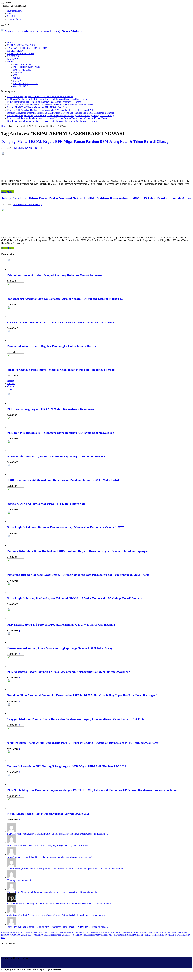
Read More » (7, 191)
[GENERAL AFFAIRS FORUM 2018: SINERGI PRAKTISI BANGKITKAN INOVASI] (15, 316)
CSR (15, 75)
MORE (10, 61)
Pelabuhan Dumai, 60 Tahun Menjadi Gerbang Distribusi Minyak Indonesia (54, 275)
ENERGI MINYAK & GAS (21, 45)
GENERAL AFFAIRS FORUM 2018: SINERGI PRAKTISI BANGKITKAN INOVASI (61, 322)
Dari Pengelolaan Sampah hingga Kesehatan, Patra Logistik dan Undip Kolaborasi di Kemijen (52, 121)
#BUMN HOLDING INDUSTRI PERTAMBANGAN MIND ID (90, 935)
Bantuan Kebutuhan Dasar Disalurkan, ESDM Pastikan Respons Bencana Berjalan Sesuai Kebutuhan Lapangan (60, 112)
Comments (12, 386)
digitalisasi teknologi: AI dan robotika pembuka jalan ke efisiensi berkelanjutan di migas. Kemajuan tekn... (57, 915)
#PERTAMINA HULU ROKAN (140, 935)
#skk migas (126, 932)
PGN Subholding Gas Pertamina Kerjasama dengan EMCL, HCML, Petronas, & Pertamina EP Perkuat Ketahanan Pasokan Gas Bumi (92, 790)
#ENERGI (34, 932)
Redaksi (11, 16)
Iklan (9, 13)
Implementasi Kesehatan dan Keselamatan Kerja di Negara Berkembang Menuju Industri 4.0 (65, 298)
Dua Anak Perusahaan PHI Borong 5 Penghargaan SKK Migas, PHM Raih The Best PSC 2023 (66, 766)
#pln (40, 932)
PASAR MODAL (22, 70)
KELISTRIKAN (15, 50)
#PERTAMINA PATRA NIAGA (93, 932)
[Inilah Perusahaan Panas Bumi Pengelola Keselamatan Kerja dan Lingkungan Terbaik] (15, 364)
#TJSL (65, 935)
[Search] (2, 3)
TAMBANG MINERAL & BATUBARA (27, 48)
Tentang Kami (14, 19)
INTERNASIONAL (23, 64)
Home (10, 42)
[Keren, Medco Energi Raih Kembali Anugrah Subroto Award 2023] (15, 808)
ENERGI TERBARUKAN (20, 53)
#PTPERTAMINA (158, 935)
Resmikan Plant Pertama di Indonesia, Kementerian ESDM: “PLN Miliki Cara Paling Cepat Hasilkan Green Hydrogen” (82, 695)
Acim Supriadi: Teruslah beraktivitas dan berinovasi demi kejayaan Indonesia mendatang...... (51, 857)
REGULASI (13, 56)
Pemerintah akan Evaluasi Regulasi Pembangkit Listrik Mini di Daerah (51, 346)
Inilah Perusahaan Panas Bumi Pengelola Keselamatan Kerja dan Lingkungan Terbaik (61, 369)
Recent (10, 380)
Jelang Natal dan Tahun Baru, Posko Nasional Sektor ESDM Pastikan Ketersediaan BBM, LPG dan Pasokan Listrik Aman (96, 198)
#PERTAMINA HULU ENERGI (142, 932)
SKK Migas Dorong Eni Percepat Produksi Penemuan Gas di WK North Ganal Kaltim (61, 624)
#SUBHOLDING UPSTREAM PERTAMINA (47, 935)
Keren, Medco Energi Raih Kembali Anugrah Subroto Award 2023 (48, 813)
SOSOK (17, 80)
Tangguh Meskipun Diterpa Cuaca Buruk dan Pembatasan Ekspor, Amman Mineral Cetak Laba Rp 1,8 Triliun (76, 719)
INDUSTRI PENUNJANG (26, 67)
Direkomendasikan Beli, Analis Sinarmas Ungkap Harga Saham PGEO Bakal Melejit (60, 648)
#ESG (3, 938)
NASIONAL (13, 59)
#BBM (119, 935)
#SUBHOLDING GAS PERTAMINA (177, 935)
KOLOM (17, 72)
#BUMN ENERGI (49, 932)
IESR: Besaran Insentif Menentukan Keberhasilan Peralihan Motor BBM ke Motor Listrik (50, 104)
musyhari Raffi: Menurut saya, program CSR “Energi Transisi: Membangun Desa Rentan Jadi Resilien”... (57, 833)
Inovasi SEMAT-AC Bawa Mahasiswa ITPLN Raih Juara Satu (37, 107)
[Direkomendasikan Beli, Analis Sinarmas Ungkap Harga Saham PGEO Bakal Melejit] (15, 642)
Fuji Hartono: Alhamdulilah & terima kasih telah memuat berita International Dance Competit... (52, 892)
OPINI (16, 78)
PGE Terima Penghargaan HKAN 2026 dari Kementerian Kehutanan (40, 96)
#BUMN (13, 932)
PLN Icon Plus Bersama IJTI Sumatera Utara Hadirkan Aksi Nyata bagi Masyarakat (47, 99)
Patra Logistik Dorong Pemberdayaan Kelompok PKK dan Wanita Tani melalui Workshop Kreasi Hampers (58, 118)
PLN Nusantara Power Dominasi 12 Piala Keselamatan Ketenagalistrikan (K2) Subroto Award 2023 (69, 671)
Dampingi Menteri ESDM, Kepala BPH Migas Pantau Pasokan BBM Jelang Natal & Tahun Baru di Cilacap (85, 142)
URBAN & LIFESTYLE (25, 83)
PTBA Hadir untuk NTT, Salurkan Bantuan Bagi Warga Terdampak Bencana (44, 102)
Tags (9, 389)
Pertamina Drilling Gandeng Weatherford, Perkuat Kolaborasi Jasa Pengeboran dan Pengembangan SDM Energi (60, 115)
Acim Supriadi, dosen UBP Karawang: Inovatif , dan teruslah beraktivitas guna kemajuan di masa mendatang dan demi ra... (66, 868)
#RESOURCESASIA (23, 932)
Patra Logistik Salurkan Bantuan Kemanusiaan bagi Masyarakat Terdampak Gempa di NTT (51, 110)
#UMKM (125, 935)
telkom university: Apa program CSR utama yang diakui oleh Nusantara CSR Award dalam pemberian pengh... (60, 903)
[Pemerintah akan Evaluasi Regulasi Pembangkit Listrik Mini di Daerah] (15, 340)
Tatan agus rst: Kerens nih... (20, 880)
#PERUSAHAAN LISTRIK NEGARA (69, 932)
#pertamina (5, 932)
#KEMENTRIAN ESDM (113, 932)
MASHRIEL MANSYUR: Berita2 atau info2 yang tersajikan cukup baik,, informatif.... (48, 845)
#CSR (115, 935)
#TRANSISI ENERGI (169, 932)
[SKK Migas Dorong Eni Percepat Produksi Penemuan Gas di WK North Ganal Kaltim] (15, 618)
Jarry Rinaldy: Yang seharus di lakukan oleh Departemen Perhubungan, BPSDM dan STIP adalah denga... (57, 927)
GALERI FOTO (21, 86)
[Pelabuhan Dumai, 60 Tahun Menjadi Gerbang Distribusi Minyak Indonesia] (15, 269)
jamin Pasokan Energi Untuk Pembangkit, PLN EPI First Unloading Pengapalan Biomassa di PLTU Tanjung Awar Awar (82, 742)
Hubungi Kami (14, 11)
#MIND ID (157, 932)
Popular (11, 383)
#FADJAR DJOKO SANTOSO (20, 935)
